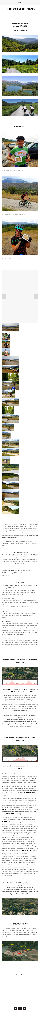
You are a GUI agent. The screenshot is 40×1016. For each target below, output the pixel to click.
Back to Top (20, 975)
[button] (4, 296)
